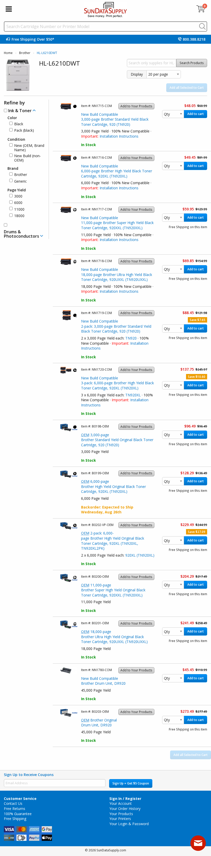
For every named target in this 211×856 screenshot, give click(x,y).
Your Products (121, 813)
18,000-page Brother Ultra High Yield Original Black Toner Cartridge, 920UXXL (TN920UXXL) (114, 636)
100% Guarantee (18, 813)
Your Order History (124, 808)
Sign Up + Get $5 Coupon (130, 783)
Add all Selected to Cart (187, 87)
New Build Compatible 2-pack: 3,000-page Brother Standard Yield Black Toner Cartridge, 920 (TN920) (116, 326)
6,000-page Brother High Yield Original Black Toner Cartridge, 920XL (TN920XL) (113, 486)
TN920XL (133, 395)
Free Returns (14, 808)
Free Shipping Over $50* (33, 39)
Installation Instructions (119, 136)
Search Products (192, 63)
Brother (24, 53)
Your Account (120, 803)
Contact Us (13, 803)
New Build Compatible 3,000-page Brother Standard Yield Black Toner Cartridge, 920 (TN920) (114, 119)
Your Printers (120, 818)
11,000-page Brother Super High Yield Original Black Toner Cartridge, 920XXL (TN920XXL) (113, 590)
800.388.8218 (194, 39)
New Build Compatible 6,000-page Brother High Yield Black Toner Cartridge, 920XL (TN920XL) (116, 171)
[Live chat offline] (198, 843)
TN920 (131, 338)
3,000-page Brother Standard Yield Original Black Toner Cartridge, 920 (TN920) (117, 439)
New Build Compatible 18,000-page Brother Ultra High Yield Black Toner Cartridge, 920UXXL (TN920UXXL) (116, 274)
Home (8, 53)
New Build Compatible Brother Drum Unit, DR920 (103, 681)
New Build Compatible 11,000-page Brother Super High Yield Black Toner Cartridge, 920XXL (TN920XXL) (117, 222)
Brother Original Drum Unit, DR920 (99, 723)
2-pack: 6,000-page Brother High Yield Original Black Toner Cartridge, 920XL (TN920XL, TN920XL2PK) (112, 541)
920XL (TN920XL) (139, 555)
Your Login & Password (129, 823)
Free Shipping (15, 818)
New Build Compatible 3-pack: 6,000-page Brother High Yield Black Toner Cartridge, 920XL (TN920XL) (117, 383)
